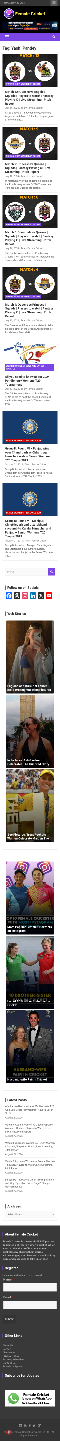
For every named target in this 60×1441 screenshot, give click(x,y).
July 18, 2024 (12, 176)
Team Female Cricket (32, 107)
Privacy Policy (10, 1356)
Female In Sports (12, 1366)
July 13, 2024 (12, 389)
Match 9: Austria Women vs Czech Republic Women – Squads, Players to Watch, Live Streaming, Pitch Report (29, 1128)
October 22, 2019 (14, 464)
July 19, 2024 (12, 107)
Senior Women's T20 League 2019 (23, 441)
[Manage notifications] (8, 1432)
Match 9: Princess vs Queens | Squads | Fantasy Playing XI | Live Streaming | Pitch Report (27, 168)
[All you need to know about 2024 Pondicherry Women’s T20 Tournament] (30, 355)
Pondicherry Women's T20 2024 (23, 84)
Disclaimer (8, 1352)
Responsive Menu (54, 3)
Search (51, 572)
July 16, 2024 (12, 248)
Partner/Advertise (13, 1359)
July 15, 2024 (12, 320)
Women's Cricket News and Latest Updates (25, 367)
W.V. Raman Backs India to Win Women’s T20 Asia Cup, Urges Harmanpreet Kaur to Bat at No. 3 (29, 1110)
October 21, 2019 (14, 540)
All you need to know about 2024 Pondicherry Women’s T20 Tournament (27, 380)
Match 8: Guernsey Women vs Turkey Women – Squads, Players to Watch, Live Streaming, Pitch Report (30, 1147)
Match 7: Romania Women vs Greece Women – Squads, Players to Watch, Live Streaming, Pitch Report (30, 1165)
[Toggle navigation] (6, 37)
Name (8, 1279)
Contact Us (9, 1363)
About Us (7, 1345)
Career (6, 1349)
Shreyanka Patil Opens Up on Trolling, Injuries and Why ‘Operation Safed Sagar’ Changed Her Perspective (29, 1183)
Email (8, 1297)
